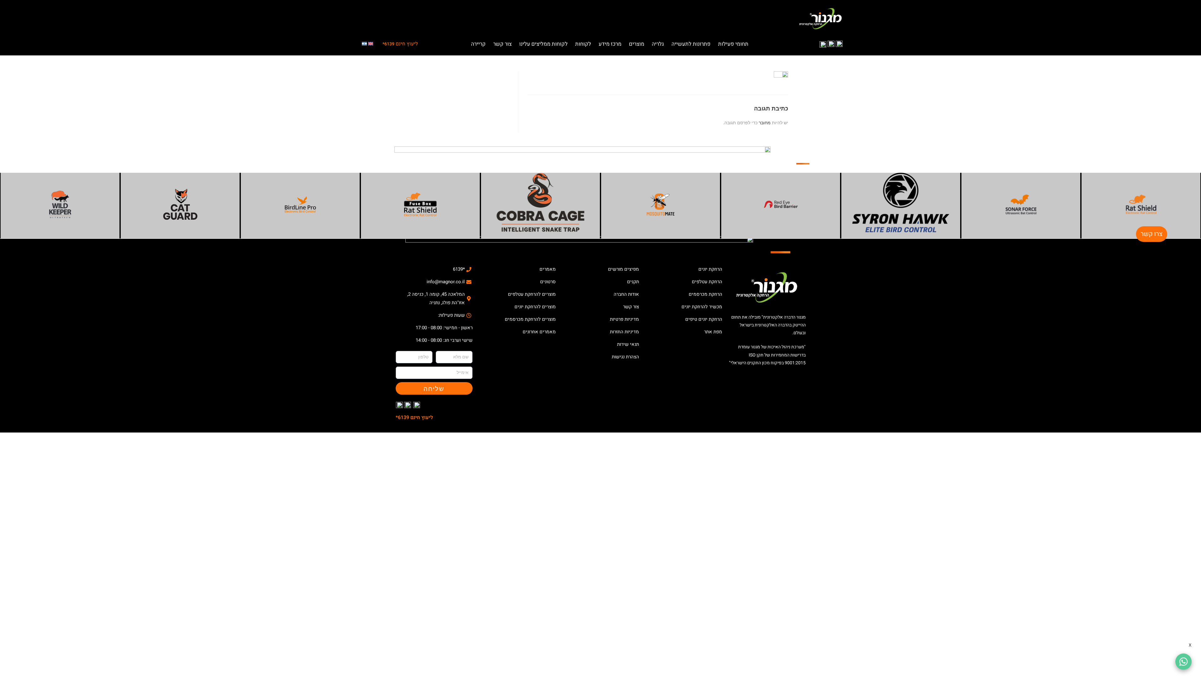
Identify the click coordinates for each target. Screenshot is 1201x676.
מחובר (765, 122)
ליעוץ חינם (400, 44)
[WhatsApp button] (1183, 661)
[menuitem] (370, 44)
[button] (733, 42)
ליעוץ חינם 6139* (414, 417)
